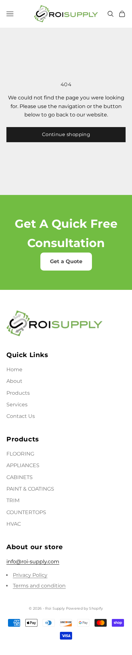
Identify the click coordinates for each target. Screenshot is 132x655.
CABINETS (19, 477)
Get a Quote (66, 261)
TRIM (13, 500)
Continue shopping (66, 134)
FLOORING (20, 454)
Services (17, 404)
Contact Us (20, 416)
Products (18, 393)
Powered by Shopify (84, 608)
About (14, 381)
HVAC (13, 524)
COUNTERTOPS (26, 512)
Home (14, 369)
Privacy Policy (30, 575)
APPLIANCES (22, 465)
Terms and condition (39, 586)
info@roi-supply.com (32, 561)
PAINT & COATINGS (30, 489)
